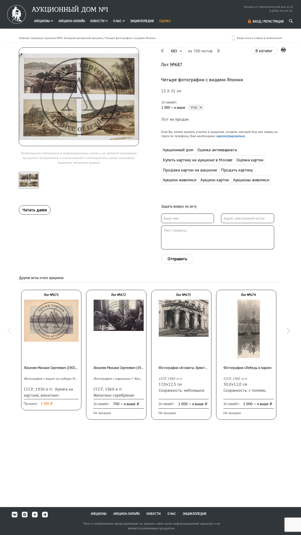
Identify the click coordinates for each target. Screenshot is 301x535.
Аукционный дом (178, 149)
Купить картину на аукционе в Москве (197, 160)
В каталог (264, 50)
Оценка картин (249, 160)
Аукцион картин (214, 179)
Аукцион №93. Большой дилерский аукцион (74, 38)
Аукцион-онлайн (72, 21)
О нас (117, 21)
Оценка (165, 21)
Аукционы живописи (251, 179)
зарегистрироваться (230, 136)
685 (174, 51)
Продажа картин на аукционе (190, 170)
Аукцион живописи (179, 179)
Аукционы (42, 21)
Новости (97, 21)
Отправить (177, 258)
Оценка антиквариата (217, 149)
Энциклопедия (142, 21)
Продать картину (237, 170)
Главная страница (31, 38)
